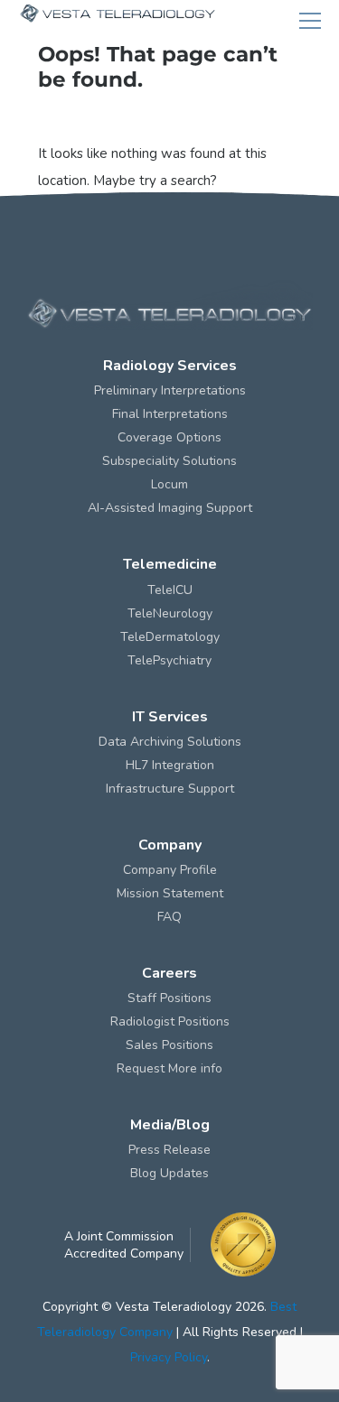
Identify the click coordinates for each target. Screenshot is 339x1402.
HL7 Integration (170, 765)
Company (170, 845)
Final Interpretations (170, 413)
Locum (169, 484)
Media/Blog (170, 1125)
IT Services (170, 717)
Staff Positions (169, 998)
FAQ (169, 916)
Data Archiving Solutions (170, 741)
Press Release (169, 1149)
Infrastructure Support (170, 788)
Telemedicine (170, 564)
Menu (310, 21)
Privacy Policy (168, 1357)
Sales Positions (169, 1045)
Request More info (169, 1068)
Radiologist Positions (170, 1021)
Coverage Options (169, 437)
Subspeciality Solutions (169, 460)
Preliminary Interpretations (170, 390)
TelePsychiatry (169, 660)
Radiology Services (170, 366)
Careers (169, 973)
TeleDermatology (170, 636)
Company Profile (170, 869)
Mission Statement (170, 893)
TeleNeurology (169, 613)
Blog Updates (169, 1173)
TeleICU (170, 590)
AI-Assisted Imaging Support (170, 507)
